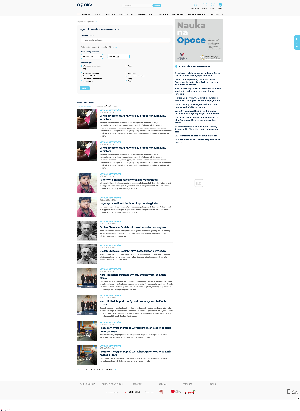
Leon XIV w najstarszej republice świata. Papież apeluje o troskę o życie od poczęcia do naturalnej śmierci (197, 82)
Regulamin (137, 384)
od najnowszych (84, 106)
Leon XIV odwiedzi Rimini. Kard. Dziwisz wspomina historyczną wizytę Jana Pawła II (197, 112)
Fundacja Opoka (87, 384)
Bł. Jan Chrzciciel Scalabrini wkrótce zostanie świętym (133, 227)
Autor (130, 66)
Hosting (212, 384)
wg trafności (112, 106)
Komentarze (88, 81)
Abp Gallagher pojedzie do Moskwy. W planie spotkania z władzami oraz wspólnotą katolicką (198, 91)
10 (103, 370)
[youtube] (297, 46)
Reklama (162, 384)
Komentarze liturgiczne (137, 76)
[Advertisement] (150, 405)
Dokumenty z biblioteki (92, 78)
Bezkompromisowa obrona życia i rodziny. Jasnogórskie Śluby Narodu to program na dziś (196, 129)
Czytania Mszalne (90, 76)
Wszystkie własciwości (92, 66)
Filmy (130, 78)
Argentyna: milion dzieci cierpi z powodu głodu (129, 179)
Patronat (187, 384)
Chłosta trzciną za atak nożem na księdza (196, 135)
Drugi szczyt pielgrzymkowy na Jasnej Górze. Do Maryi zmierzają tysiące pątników (197, 74)
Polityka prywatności (112, 384)
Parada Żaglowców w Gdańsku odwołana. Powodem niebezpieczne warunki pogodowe (197, 99)
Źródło (130, 81)
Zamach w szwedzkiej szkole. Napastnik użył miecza (197, 141)
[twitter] (297, 42)
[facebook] (297, 38)
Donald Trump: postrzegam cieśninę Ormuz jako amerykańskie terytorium (197, 105)
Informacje (132, 73)
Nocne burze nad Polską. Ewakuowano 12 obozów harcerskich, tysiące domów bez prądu (196, 120)
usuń (114, 47)
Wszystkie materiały (91, 73)
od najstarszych (99, 106)
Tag (84, 69)
